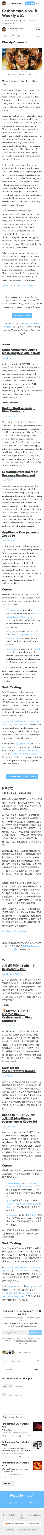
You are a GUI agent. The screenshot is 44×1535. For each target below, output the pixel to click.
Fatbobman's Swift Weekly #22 (15, 1425)
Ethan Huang (12, 648)
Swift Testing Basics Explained (26, 753)
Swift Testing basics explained (21, 1295)
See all (7, 1483)
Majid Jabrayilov (21, 743)
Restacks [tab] (18, 1386)
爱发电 (25, 946)
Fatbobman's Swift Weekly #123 (15, 1464)
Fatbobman (7, 358)
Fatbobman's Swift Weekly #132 (15, 1443)
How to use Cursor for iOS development (21, 1184)
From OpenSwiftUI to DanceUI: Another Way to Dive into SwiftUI (16, 1449)
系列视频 (31, 1214)
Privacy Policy (22, 1343)
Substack (10, 1530)
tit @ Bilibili (7, 480)
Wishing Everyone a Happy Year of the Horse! (15, 1470)
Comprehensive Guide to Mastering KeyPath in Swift (21, 351)
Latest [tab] (11, 1417)
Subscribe (30, 3)
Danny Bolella (8, 416)
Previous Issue (8, 285)
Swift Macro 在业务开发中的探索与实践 (19, 1069)
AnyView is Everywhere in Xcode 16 (20, 533)
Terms (29, 1515)
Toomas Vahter (9, 540)
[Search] (39, 1417)
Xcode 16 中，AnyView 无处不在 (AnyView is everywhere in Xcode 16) (19, 1118)
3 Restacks (27, 1352)
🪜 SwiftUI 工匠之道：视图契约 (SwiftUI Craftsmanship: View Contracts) (17, 1016)
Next (36, 1369)
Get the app (34, 1524)
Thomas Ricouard (14, 610)
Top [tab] (4, 1417)
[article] (22, 1430)
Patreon (25, 323)
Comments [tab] (7, 1386)
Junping (10, 631)
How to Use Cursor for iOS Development (23, 615)
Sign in (39, 3)
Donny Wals (31, 1286)
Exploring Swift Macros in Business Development (20, 473)
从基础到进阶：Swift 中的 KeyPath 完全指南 (18, 967)
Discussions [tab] (20, 1417)
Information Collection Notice (26, 1341)
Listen (38, 29)
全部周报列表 (20, 931)
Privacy (22, 1515)
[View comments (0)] (13, 36)
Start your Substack (15, 1524)
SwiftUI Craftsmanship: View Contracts (18, 409)
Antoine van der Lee (21, 724)
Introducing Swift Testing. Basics (17, 1293)
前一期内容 (7, 931)
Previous (9, 1369)
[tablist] (12, 1386)
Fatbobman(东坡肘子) (15, 28)
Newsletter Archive (26, 285)
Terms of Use (33, 1338)
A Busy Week (7, 1430)
